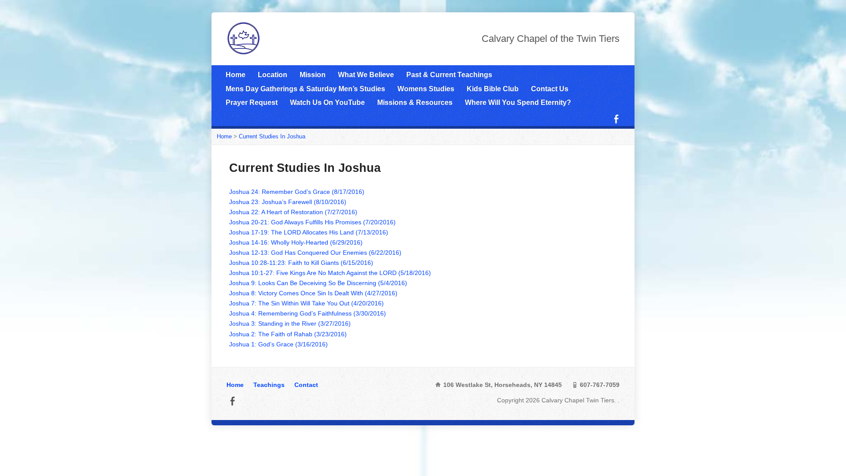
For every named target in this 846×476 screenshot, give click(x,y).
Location (272, 74)
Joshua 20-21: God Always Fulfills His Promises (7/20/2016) (312, 222)
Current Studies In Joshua (272, 136)
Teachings (269, 384)
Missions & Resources (415, 102)
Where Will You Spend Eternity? (518, 102)
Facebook (616, 119)
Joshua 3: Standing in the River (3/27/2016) (290, 323)
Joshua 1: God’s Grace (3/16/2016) (278, 344)
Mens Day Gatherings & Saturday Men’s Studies (305, 89)
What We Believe (366, 74)
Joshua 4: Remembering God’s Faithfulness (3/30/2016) (307, 313)
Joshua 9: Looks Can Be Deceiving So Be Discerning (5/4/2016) (318, 282)
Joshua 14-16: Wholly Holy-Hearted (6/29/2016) (296, 242)
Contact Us (549, 89)
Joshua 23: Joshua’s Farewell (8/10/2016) (287, 201)
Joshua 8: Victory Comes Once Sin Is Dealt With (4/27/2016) (313, 293)
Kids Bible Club (493, 89)
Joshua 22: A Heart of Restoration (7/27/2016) (293, 212)
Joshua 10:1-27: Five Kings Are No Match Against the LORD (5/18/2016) (330, 272)
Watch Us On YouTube (327, 102)
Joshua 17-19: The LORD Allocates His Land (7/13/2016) (308, 232)
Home (235, 74)
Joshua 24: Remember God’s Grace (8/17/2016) (296, 191)
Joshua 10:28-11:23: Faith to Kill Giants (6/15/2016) (301, 262)
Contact (306, 384)
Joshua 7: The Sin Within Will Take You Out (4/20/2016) (306, 303)
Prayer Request (252, 102)
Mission (313, 74)
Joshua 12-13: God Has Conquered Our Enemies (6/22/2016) (315, 252)
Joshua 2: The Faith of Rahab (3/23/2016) (288, 334)
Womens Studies (425, 89)
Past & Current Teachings (449, 74)
